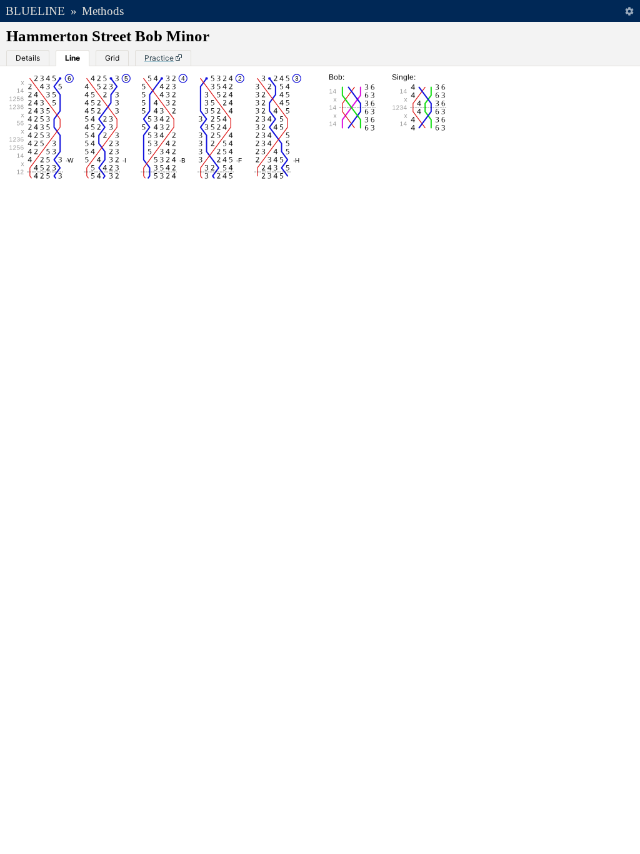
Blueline (35, 11)
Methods (103, 11)
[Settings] (629, 11)
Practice (159, 58)
